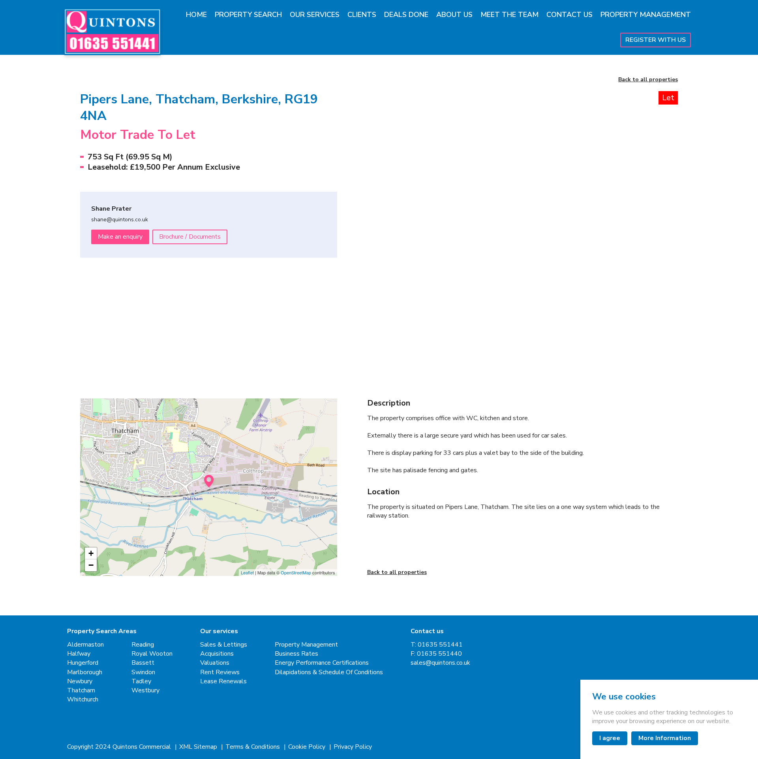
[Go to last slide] (389, 198)
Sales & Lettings (223, 645)
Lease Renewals (223, 681)
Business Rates (296, 654)
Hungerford (82, 663)
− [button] (91, 565)
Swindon (143, 672)
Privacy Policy (353, 747)
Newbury (79, 681)
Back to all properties (648, 80)
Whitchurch (82, 699)
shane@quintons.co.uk (119, 220)
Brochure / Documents (190, 236)
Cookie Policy (307, 747)
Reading (142, 645)
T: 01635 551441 (437, 645)
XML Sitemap (199, 747)
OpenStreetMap (296, 572)
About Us (454, 14)
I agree (609, 738)
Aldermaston (85, 645)
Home (196, 14)
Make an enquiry (120, 236)
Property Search (248, 14)
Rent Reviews (220, 672)
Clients (361, 14)
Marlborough (84, 672)
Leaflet (247, 572)
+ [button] (91, 553)
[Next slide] (656, 198)
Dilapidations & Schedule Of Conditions (329, 672)
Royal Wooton (152, 654)
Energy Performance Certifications (322, 663)
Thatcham (81, 690)
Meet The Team (509, 14)
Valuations (214, 663)
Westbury (145, 690)
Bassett (142, 663)
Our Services (315, 14)
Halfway (78, 654)
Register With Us (655, 40)
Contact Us (569, 14)
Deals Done (406, 14)
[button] (405, 333)
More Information (664, 738)
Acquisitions (217, 654)
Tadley (141, 681)
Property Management (645, 14)
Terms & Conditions (253, 747)
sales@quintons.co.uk (440, 663)
